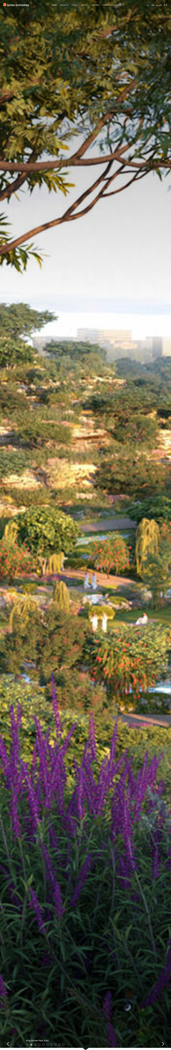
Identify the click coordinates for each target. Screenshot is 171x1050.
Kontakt (95, 5)
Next (160, 1040)
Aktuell (84, 5)
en (148, 5)
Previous (10, 1040)
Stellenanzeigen (110, 5)
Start (54, 5)
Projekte (64, 5)
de (153, 5)
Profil (75, 5)
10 (63, 1045)
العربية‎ (159, 5)
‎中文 (166, 5)
